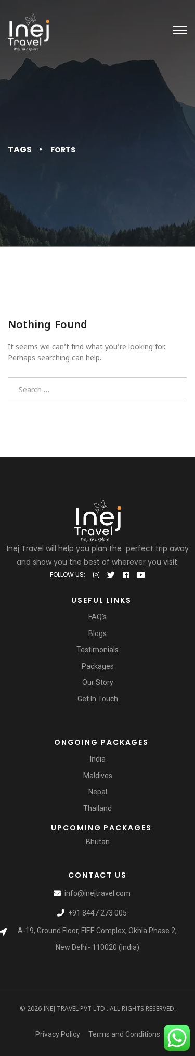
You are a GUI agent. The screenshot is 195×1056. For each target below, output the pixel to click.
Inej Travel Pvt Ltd (74, 1008)
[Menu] (180, 30)
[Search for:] (97, 390)
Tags (20, 150)
